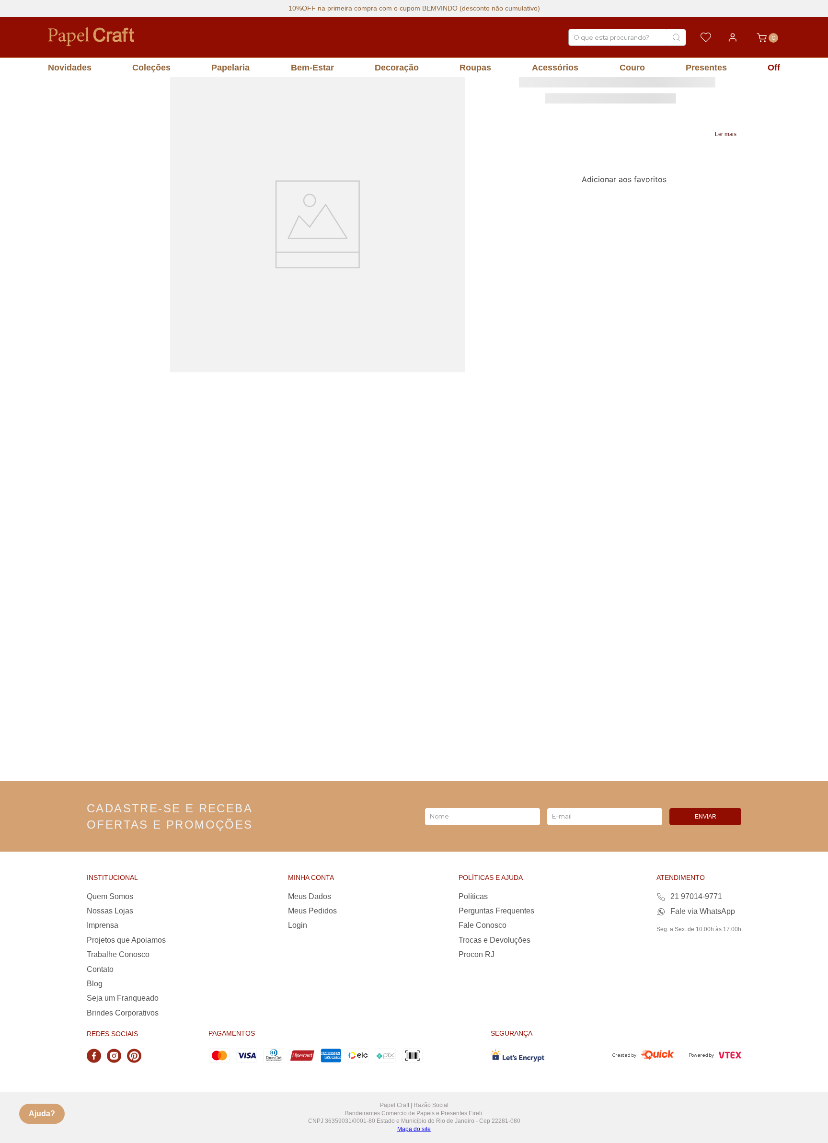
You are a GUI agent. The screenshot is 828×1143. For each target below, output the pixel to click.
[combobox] (627, 37)
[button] (725, 134)
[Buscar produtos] (676, 37)
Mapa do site (414, 1129)
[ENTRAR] (732, 37)
